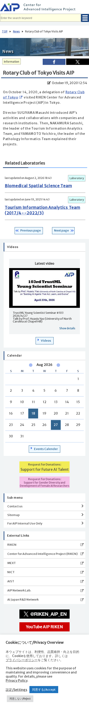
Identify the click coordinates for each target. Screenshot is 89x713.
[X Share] (77, 62)
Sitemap (13, 515)
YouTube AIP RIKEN (44, 626)
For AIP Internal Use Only (24, 523)
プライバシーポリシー (22, 660)
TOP (5, 31)
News (16, 31)
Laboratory (77, 178)
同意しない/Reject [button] (20, 698)
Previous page (30, 230)
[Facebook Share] (54, 62)
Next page (61, 230)
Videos (46, 341)
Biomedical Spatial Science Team (38, 185)
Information (11, 61)
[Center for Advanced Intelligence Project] (44, 8)
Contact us (15, 506)
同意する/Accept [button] (43, 690)
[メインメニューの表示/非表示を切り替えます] (85, 18)
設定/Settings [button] (16, 690)
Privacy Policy (16, 680)
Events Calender (46, 449)
